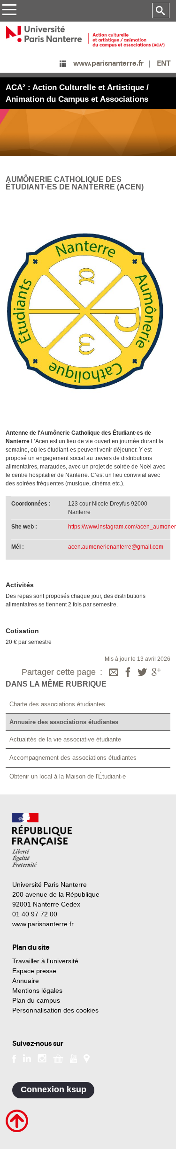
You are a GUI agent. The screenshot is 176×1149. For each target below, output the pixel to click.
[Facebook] (128, 673)
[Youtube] (73, 1057)
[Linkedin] (27, 1057)
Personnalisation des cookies (55, 1010)
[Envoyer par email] (113, 673)
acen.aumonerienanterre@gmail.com (115, 547)
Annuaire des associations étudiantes (63, 722)
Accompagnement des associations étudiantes (73, 757)
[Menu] (9, 11)
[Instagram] (42, 1057)
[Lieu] (87, 1057)
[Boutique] (58, 1057)
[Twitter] (142, 673)
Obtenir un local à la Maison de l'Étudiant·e (67, 776)
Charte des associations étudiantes (57, 704)
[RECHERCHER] (160, 11)
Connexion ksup (53, 1089)
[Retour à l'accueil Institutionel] (42, 840)
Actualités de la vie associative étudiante (65, 739)
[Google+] (156, 673)
